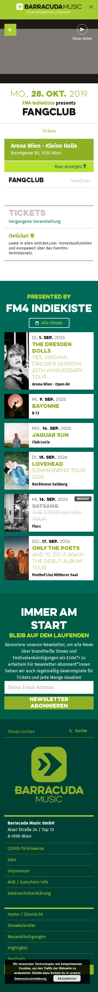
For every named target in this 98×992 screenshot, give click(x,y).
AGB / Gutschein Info (28, 882)
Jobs (12, 859)
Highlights (17, 947)
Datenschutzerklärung (29, 893)
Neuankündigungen (27, 936)
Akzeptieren (66, 978)
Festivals (16, 959)
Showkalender (22, 925)
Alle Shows (51, 322)
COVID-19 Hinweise (26, 848)
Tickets (49, 131)
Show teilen (82, 39)
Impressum (19, 870)
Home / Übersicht (25, 914)
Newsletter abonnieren (49, 703)
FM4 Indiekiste (38, 103)
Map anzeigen (68, 166)
